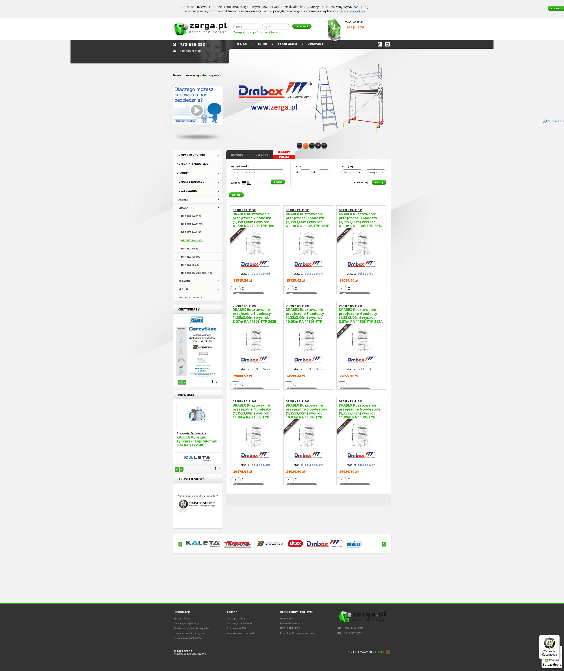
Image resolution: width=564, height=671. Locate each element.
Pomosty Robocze (190, 181)
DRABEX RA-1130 (191, 232)
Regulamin (287, 44)
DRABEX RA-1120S (192, 224)
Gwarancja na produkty (186, 623)
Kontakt (316, 44)
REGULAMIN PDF (290, 628)
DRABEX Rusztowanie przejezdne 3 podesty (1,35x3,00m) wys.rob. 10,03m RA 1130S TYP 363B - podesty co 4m (305, 315)
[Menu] (557, 637)
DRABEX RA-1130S (192, 240)
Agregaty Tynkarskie (192, 163)
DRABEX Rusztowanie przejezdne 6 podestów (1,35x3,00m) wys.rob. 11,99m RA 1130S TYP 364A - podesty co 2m (359, 411)
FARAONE (184, 281)
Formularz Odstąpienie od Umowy (298, 633)
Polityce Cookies (352, 11)
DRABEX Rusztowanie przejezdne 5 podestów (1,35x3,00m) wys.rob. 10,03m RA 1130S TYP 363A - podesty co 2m (306, 411)
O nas (242, 44)
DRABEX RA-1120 (191, 215)
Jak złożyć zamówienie (239, 623)
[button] (244, 98)
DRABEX (183, 207)
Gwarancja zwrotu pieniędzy (189, 633)
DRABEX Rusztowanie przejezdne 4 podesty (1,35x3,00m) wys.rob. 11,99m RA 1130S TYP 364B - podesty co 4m (252, 411)
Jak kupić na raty (236, 618)
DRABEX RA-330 (190, 248)
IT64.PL (379, 651)
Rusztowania (187, 190)
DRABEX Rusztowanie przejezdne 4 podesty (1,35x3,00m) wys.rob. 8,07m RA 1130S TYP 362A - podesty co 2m (361, 315)
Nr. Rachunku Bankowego (188, 638)
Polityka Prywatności (291, 623)
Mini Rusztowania (190, 297)
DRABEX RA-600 (190, 256)
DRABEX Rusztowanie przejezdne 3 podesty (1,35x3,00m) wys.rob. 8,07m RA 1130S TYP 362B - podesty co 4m (254, 315)
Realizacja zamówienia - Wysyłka (191, 628)
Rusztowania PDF (236, 628)
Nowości (237, 155)
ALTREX (183, 199)
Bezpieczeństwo (182, 618)
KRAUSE (183, 289)
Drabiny (183, 172)
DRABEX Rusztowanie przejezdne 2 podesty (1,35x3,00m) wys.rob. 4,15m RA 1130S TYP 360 (253, 220)
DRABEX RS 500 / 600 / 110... (197, 273)
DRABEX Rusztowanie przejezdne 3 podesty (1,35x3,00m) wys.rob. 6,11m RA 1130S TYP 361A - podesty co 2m (361, 220)
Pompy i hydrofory (191, 154)
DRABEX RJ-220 (190, 264)
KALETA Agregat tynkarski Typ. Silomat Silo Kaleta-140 (197, 441)
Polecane (261, 155)
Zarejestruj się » (244, 32)
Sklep (262, 44)
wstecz (236, 195)
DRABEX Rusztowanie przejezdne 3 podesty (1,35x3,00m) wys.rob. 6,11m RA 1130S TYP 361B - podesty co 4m (307, 220)
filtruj (379, 182)
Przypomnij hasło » (268, 32)
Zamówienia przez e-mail (240, 633)
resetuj (360, 182)
